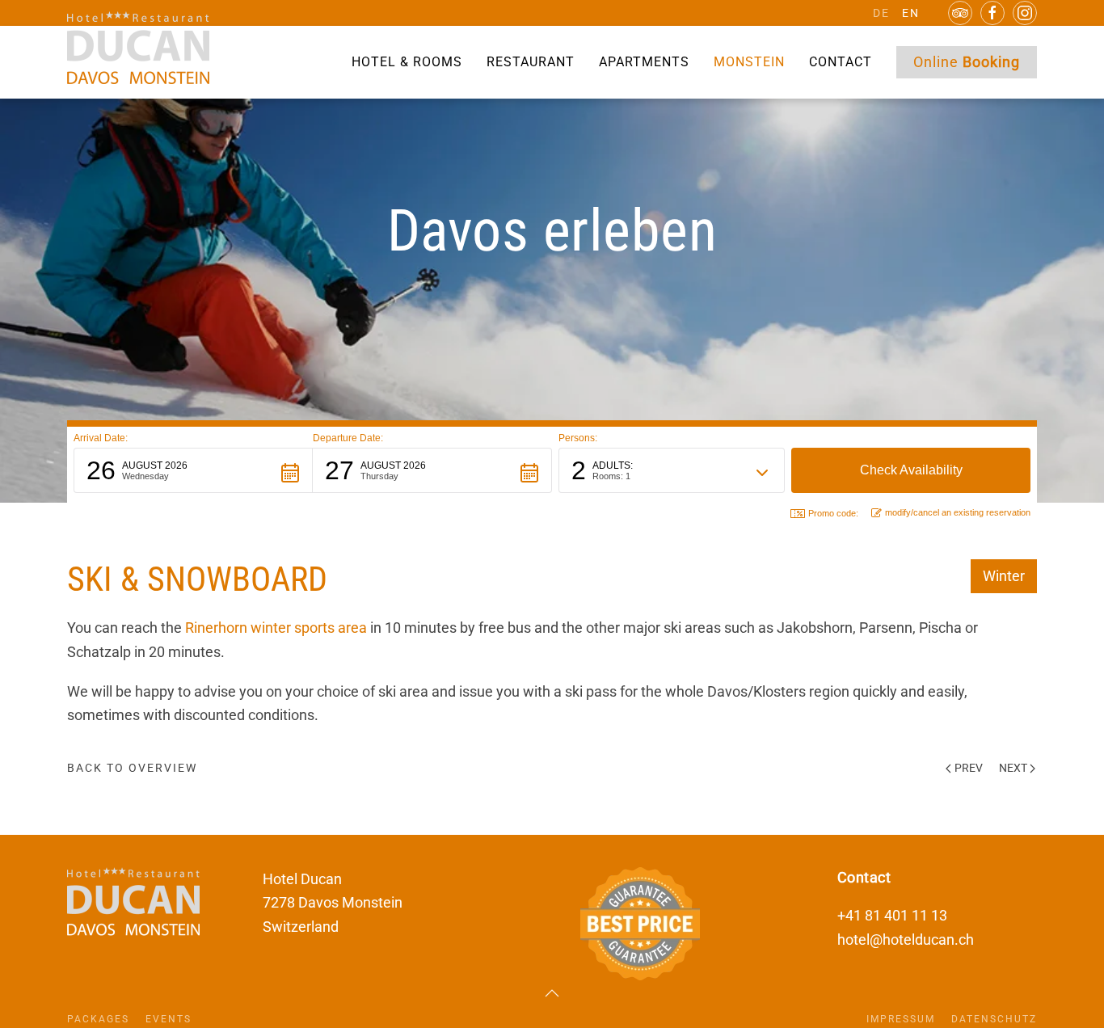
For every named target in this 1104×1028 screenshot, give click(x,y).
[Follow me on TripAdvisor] (960, 13)
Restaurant (531, 62)
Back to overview (132, 767)
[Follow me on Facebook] (992, 13)
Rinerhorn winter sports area (276, 627)
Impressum (900, 1019)
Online (966, 61)
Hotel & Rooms (407, 62)
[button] (193, 470)
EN (911, 12)
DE (881, 12)
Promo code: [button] (833, 513)
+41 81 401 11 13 (892, 915)
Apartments (644, 62)
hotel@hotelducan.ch (905, 939)
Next (1013, 767)
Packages (98, 1019)
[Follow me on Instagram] (1025, 13)
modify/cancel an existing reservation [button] (957, 512)
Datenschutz (994, 1019)
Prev (968, 767)
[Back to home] (138, 47)
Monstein (749, 62)
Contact (840, 62)
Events (168, 1019)
